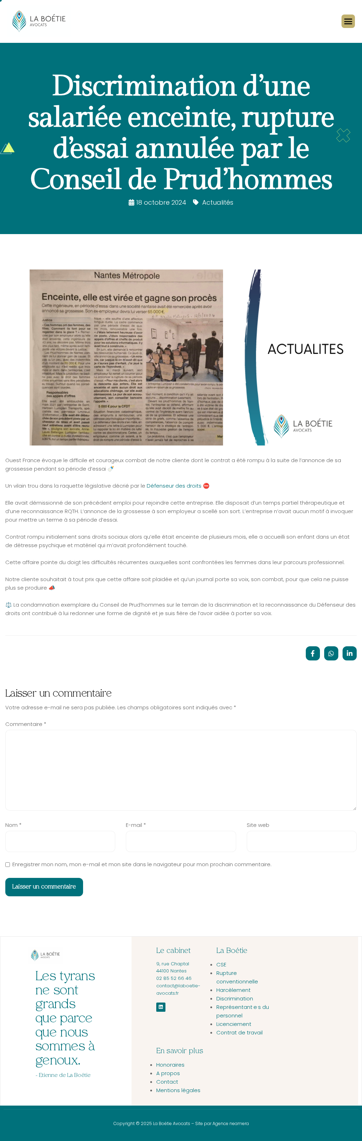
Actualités (217, 202)
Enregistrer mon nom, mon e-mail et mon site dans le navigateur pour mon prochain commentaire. (142, 864)
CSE (221, 964)
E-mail (136, 825)
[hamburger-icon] (348, 21)
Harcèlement (233, 990)
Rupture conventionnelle (237, 977)
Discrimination (234, 998)
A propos (168, 1073)
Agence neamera (230, 1123)
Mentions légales (178, 1090)
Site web (258, 825)
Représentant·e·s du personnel (242, 1011)
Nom (13, 825)
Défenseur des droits (174, 485)
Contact (167, 1081)
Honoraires (170, 1064)
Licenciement (233, 1024)
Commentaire (25, 724)
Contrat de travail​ (239, 1032)
